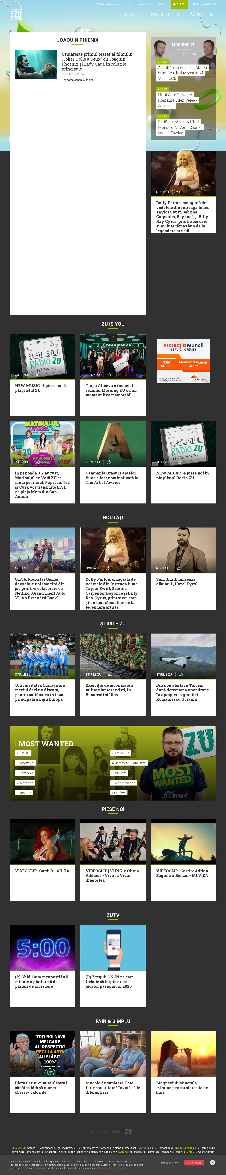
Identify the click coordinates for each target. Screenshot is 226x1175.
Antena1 (32, 1148)
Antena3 (106, 1148)
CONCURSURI (134, 15)
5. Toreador (25, 773)
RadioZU (151, 1148)
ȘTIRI (181, 15)
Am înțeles (196, 1162)
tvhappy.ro (50, 1151)
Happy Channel (47, 1148)
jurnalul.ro (109, 1151)
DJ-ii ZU (128, 4)
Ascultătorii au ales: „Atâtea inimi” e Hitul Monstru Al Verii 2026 (182, 73)
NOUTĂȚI (113, 517)
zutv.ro (62, 1151)
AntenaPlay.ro (90, 1148)
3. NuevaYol (25, 763)
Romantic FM (165, 1148)
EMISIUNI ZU (160, 15)
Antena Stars (64, 1148)
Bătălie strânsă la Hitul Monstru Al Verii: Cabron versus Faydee (180, 127)
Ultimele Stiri (208, 1148)
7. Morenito (25, 783)
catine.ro (81, 1151)
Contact (161, 4)
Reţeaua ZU (145, 4)
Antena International (124, 1148)
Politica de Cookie (170, 1162)
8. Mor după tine (123, 783)
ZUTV (77, 1148)
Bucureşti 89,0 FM (205, 4)
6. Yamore (119, 773)
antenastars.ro (34, 1151)
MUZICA (197, 15)
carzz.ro (180, 1151)
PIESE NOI (113, 809)
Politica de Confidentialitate (113, 1168)
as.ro (70, 1151)
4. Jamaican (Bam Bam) (129, 763)
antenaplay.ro (137, 1151)
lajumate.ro (153, 1151)
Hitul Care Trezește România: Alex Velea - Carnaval (178, 100)
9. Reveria (24, 793)
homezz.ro (168, 1151)
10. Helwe (119, 793)
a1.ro (196, 1148)
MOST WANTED (46, 743)
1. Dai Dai (23, 753)
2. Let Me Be (120, 753)
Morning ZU (183, 45)
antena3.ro (95, 1151)
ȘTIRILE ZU (113, 624)
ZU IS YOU (113, 324)
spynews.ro (18, 1151)
